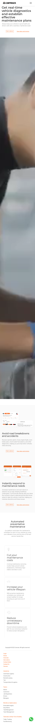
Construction (6, 676)
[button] (30, 3)
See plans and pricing (23, 31)
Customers (6, 691)
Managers (6, 698)
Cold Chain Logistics (8, 673)
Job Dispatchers (7, 694)
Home (5, 655)
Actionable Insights (8, 705)
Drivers (5, 696)
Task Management (8, 709)
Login (5, 653)
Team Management (8, 712)
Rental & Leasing (7, 678)
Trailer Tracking (7, 719)
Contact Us (6, 664)
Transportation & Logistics (10, 682)
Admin (5, 689)
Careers (5, 666)
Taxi (4, 680)
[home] (9, 3)
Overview (5, 657)
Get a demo (9, 31)
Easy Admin (6, 707)
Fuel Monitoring (7, 721)
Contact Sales (7, 662)
